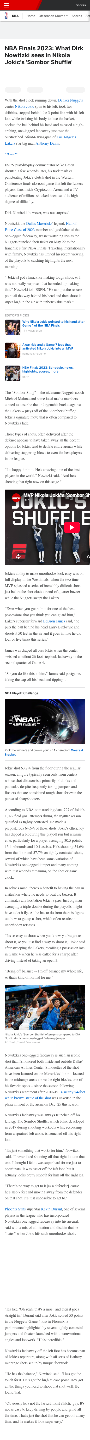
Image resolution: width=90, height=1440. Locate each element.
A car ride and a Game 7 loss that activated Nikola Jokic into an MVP (47, 346)
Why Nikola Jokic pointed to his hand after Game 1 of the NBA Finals (53, 323)
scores (81, 5)
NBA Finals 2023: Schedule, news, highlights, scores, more (48, 369)
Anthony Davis (47, 143)
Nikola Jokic (24, 106)
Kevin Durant (51, 1208)
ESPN (25, 5)
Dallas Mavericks (39, 223)
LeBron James (54, 620)
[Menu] (6, 5)
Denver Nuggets (70, 99)
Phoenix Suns (15, 1208)
